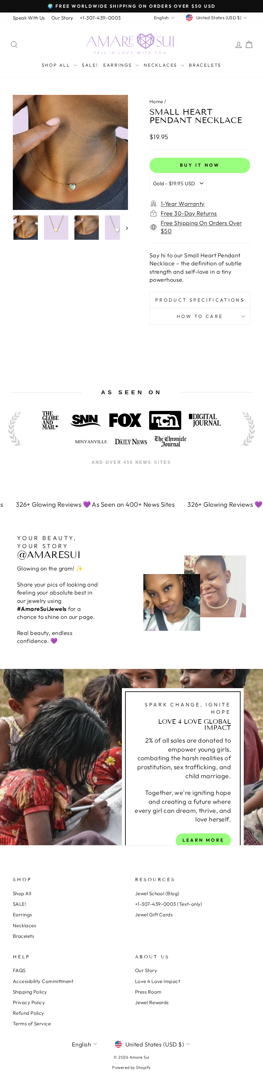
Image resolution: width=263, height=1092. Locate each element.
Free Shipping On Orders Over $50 (201, 227)
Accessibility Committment (43, 981)
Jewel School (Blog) (157, 893)
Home (156, 101)
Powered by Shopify (131, 1067)
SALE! (90, 65)
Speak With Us (29, 18)
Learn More (203, 840)
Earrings (118, 65)
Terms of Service (32, 1024)
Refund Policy (28, 1013)
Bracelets (205, 65)
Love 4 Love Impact (157, 981)
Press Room (148, 992)
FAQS (19, 970)
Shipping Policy (30, 992)
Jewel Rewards (152, 1002)
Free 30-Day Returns (189, 213)
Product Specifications (199, 300)
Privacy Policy (29, 1002)
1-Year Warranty (183, 203)
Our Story (62, 18)
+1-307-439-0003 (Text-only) (168, 904)
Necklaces (161, 65)
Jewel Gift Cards (154, 915)
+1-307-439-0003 (100, 18)
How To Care (200, 316)
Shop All (57, 65)
